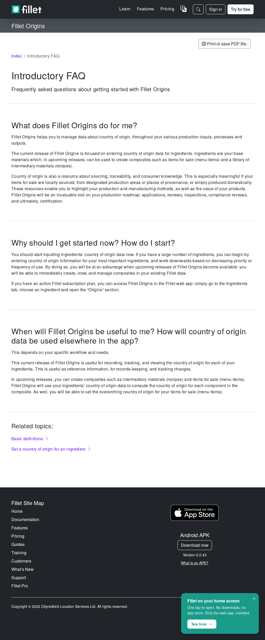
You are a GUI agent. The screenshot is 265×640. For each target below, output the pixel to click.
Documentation (25, 519)
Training (18, 553)
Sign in (215, 9)
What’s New (22, 569)
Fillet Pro (19, 586)
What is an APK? (194, 562)
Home (17, 511)
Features (19, 528)
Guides (18, 544)
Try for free (240, 9)
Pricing (167, 9)
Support (18, 577)
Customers (21, 561)
